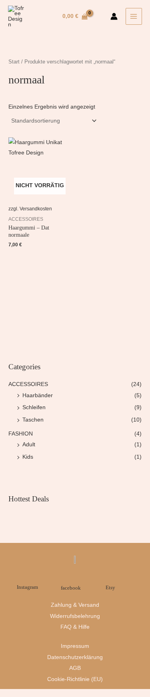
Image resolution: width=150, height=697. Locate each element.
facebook (71, 588)
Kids (27, 457)
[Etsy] (110, 575)
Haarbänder (37, 395)
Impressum (75, 646)
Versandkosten (36, 209)
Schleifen (34, 407)
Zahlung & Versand (75, 605)
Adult (28, 445)
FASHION (20, 434)
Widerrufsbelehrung (75, 616)
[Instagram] (27, 577)
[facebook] (70, 576)
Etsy (110, 587)
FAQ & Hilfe (75, 627)
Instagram (27, 587)
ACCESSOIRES (28, 384)
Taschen (33, 420)
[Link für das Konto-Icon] (114, 16)
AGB (75, 668)
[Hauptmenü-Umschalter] (134, 16)
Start (14, 62)
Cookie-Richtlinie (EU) (75, 679)
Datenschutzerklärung (75, 657)
